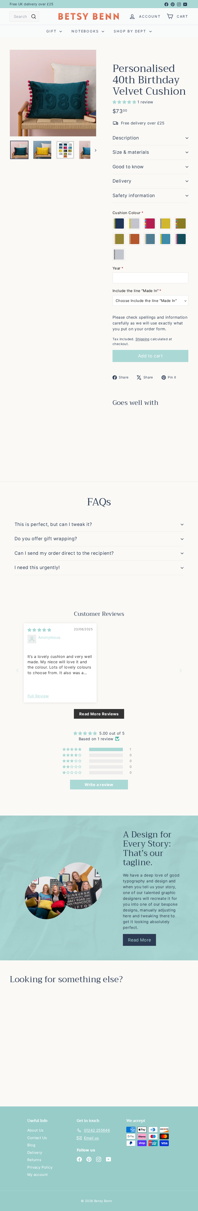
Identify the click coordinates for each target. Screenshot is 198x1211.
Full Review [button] (38, 696)
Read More (139, 939)
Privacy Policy (40, 1167)
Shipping (142, 339)
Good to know (128, 167)
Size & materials (131, 152)
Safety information (134, 195)
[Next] (93, 150)
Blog (31, 1145)
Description (126, 138)
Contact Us (37, 1137)
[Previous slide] (17, 670)
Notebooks (85, 31)
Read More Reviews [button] (99, 713)
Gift (52, 31)
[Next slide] (180, 670)
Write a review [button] (99, 784)
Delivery (122, 181)
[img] (39, 629)
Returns (34, 1159)
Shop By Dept (131, 31)
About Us (35, 1130)
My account (37, 1174)
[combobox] (24, 16)
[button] (125, 102)
